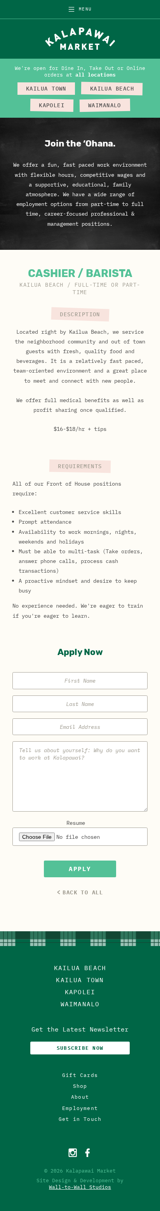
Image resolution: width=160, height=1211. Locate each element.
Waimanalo (80, 1004)
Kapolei (80, 992)
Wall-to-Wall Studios (80, 1187)
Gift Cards (80, 1075)
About (80, 1097)
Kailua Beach (80, 968)
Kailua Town (80, 980)
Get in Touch (80, 1119)
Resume (75, 822)
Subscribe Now (80, 1048)
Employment (80, 1108)
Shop (80, 1086)
